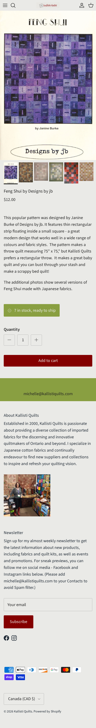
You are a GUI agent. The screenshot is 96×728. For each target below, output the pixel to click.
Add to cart (48, 361)
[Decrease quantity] (9, 340)
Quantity (12, 329)
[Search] (15, 5)
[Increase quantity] (36, 340)
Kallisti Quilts (23, 711)
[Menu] (5, 5)
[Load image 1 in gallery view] (48, 85)
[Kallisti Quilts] (48, 5)
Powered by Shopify (47, 711)
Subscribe (18, 622)
